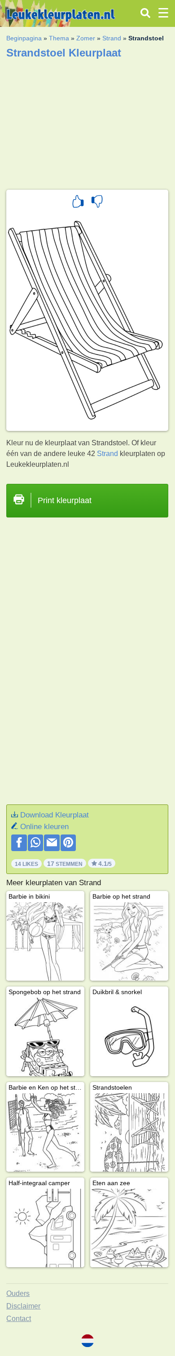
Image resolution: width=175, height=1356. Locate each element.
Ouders (18, 1293)
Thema (59, 38)
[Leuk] (78, 202)
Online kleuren (44, 826)
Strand (111, 38)
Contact (18, 1318)
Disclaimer (23, 1306)
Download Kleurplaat (54, 815)
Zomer (85, 38)
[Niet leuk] (97, 202)
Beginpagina (24, 38)
